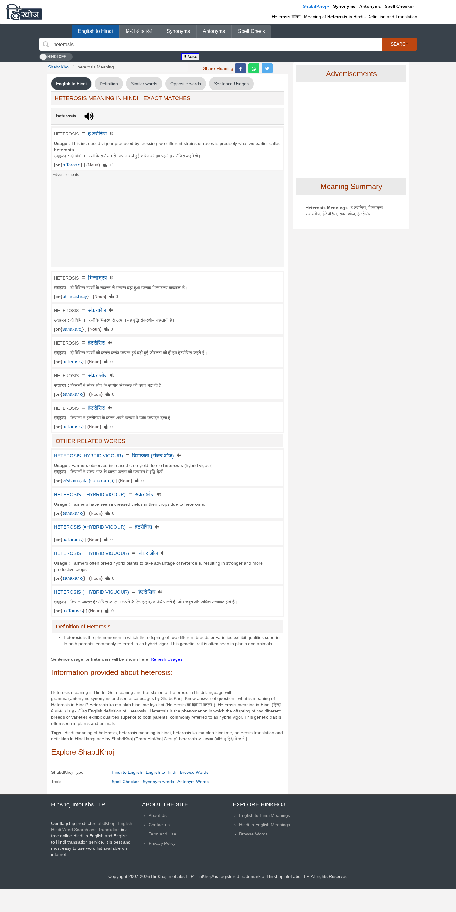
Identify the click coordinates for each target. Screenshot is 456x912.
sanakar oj (72, 394)
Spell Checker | (127, 781)
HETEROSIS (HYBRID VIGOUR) (88, 456)
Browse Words (194, 772)
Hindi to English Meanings (264, 824)
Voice (192, 57)
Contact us (159, 824)
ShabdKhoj (314, 6)
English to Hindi (95, 31)
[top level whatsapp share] (253, 68)
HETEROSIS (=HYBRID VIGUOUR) (91, 553)
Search (400, 44)
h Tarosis (71, 165)
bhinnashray (74, 296)
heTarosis (72, 427)
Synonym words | (160, 781)
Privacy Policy (162, 843)
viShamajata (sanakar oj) (87, 480)
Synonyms (344, 6)
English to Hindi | (163, 772)
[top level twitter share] (267, 68)
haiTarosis (72, 611)
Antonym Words (193, 781)
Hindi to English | (129, 772)
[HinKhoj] (24, 12)
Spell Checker (399, 6)
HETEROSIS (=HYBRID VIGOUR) (90, 494)
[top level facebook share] (240, 68)
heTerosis (72, 361)
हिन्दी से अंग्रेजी (140, 31)
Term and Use (162, 833)
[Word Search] (46, 44)
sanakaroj (72, 329)
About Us (158, 815)
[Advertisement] (167, 224)
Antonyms (370, 6)
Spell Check (251, 31)
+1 (110, 164)
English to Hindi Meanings (264, 815)
